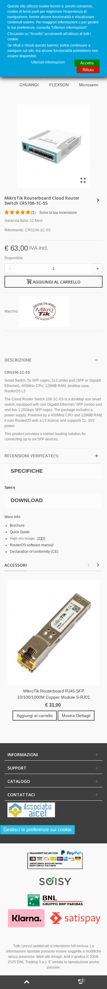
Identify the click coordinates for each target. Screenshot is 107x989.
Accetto (87, 63)
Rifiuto (88, 70)
